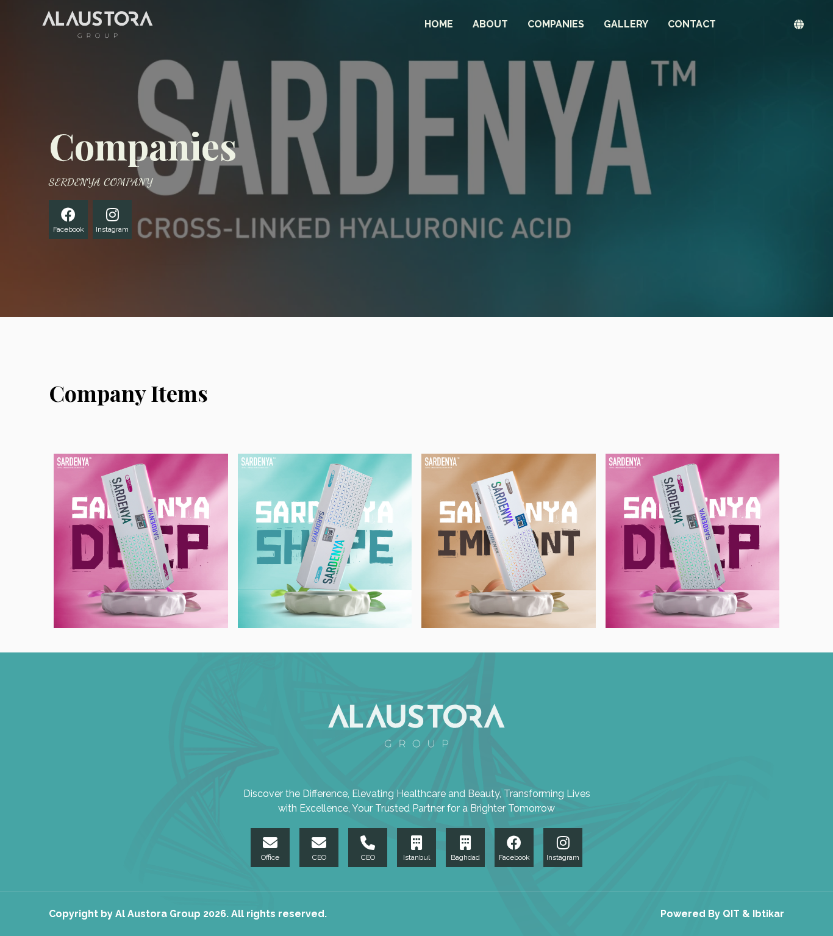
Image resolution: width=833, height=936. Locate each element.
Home (438, 24)
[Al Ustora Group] (416, 725)
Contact (692, 24)
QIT (732, 914)
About (490, 24)
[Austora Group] (97, 24)
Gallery (626, 24)
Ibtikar (768, 914)
